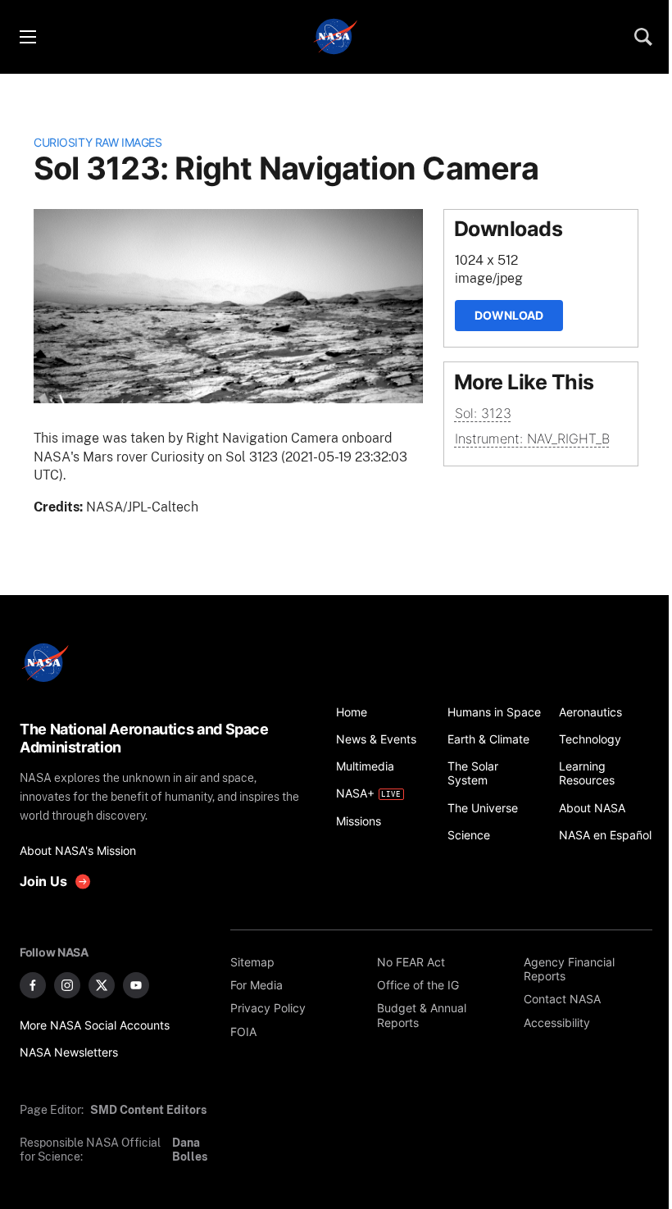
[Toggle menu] (27, 37)
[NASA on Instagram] (67, 985)
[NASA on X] (102, 985)
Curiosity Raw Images (97, 142)
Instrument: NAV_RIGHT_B (532, 438)
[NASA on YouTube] (136, 985)
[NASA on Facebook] (33, 985)
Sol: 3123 (483, 413)
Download (508, 315)
